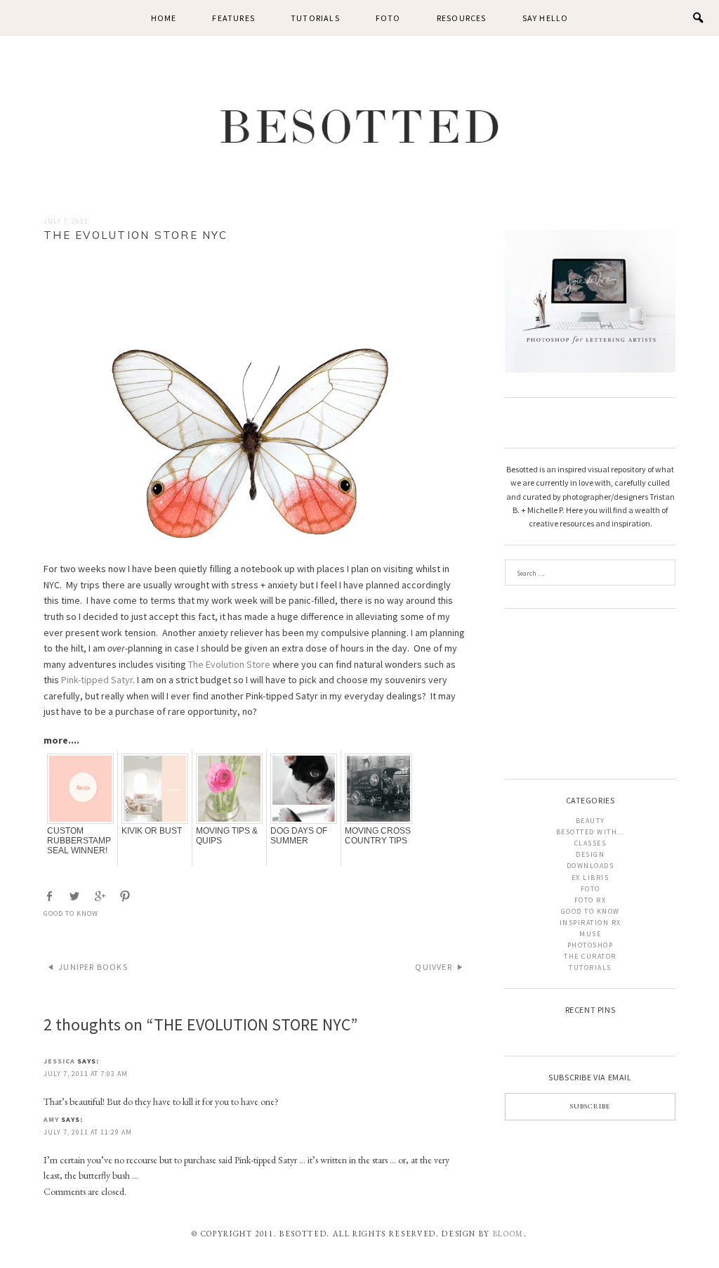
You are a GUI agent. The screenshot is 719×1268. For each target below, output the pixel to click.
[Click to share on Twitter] (76, 896)
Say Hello (545, 18)
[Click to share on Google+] (101, 896)
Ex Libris (590, 877)
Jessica (59, 1061)
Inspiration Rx (590, 922)
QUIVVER (433, 967)
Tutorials (315, 18)
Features (233, 18)
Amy (51, 1119)
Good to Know (71, 913)
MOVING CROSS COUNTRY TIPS (378, 836)
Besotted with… (590, 831)
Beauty (590, 820)
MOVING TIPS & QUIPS (227, 836)
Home (164, 18)
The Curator (590, 956)
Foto (388, 18)
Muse (590, 933)
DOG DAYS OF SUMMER (298, 836)
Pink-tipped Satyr (97, 679)
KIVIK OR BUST (151, 831)
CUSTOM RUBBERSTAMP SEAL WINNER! (79, 840)
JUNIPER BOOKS (93, 967)
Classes (590, 843)
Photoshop (590, 945)
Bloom (508, 1233)
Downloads (590, 865)
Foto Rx (590, 900)
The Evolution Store (229, 664)
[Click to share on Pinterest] (126, 896)
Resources (462, 18)
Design (590, 854)
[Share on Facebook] (51, 896)
